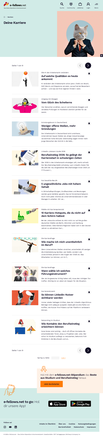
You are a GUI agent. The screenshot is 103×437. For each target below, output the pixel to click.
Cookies (72, 424)
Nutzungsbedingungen (87, 424)
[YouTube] (10, 427)
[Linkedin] (15, 427)
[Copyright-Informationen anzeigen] (101, 55)
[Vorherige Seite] (80, 66)
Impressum (91, 427)
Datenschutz (79, 427)
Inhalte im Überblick (47, 424)
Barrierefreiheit (64, 427)
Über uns (62, 424)
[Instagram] (5, 427)
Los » (63, 358)
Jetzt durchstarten (51, 384)
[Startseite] (4, 17)
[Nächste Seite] (88, 66)
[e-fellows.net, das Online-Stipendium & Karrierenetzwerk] (15, 5)
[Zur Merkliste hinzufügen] (89, 74)
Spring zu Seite (43, 358)
